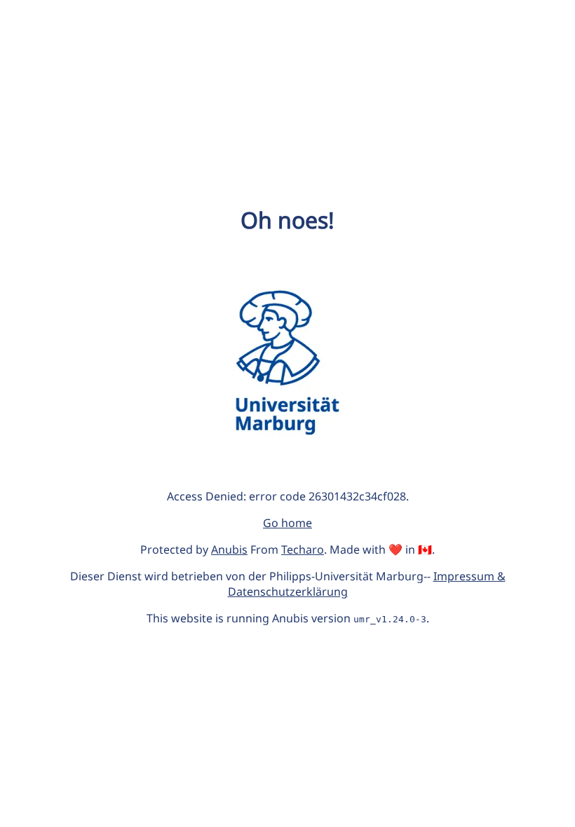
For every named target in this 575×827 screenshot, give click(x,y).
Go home (287, 523)
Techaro (302, 549)
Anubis (229, 549)
